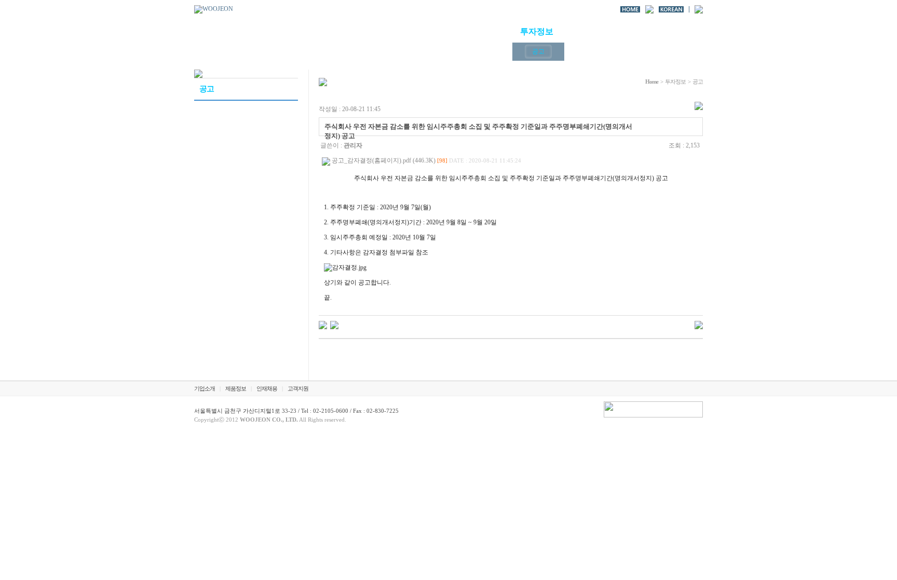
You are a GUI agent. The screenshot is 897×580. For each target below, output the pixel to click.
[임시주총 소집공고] (323, 324)
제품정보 (469, 31)
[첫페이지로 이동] (213, 8)
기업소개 (401, 31)
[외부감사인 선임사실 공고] (334, 324)
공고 (538, 51)
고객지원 (671, 31)
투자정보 (536, 31)
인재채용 (604, 31)
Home (651, 81)
